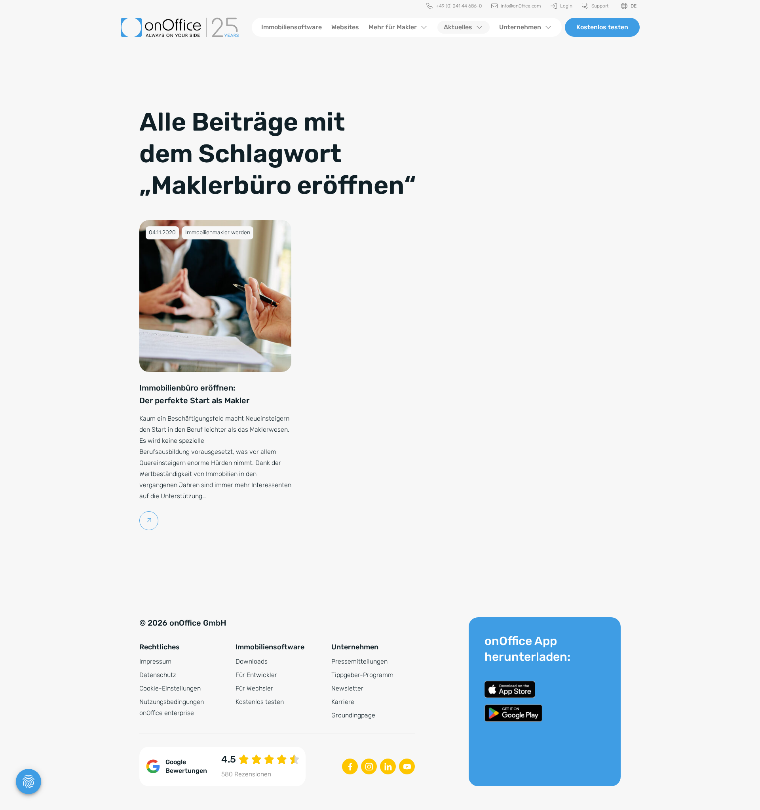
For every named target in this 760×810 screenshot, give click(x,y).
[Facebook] (350, 766)
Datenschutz (157, 675)
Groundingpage (353, 715)
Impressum (155, 661)
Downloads (252, 661)
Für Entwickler (256, 675)
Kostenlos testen (602, 27)
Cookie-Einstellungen (170, 688)
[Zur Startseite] (179, 27)
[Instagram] (369, 766)
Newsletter (347, 688)
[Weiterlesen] (149, 520)
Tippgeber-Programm (362, 675)
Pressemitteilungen (359, 661)
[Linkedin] (388, 766)
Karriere (342, 702)
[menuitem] (454, 6)
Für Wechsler (254, 688)
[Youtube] (407, 766)
